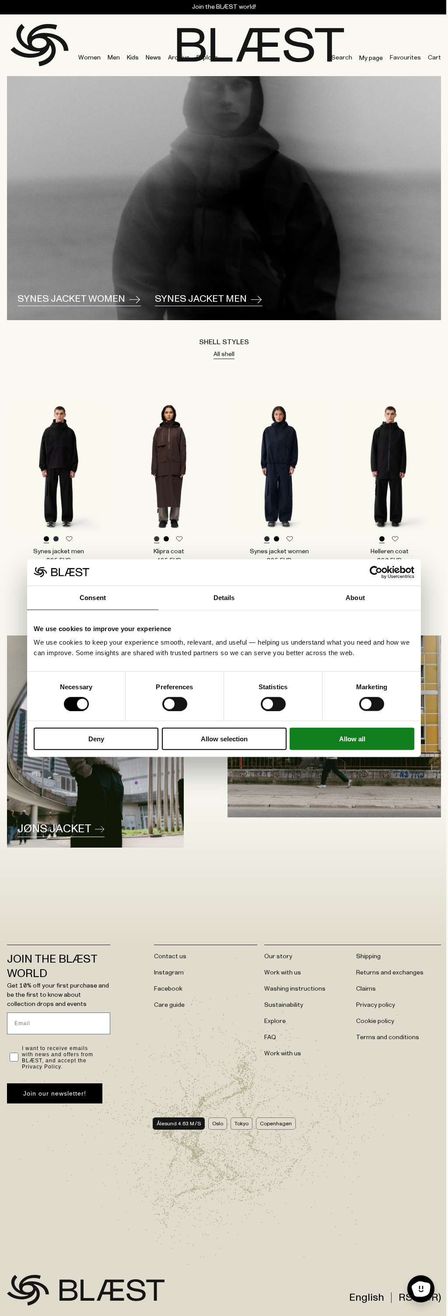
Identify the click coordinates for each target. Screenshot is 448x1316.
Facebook (168, 989)
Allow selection (224, 739)
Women (89, 58)
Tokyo (241, 1123)
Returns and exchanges (390, 973)
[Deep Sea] (56, 539)
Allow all (352, 739)
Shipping (368, 956)
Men (114, 58)
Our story (278, 956)
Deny (96, 739)
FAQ (270, 1037)
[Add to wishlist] (69, 539)
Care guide (169, 1005)
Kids (133, 58)
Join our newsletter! (54, 1093)
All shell (224, 354)
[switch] (174, 704)
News (153, 58)
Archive (178, 58)
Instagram (169, 973)
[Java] (156, 539)
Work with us (282, 973)
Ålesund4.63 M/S (179, 1123)
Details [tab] (224, 597)
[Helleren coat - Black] (389, 466)
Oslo (217, 1123)
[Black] (46, 539)
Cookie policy (375, 1021)
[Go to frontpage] (28, 1290)
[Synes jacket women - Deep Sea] (279, 466)
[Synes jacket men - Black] (58, 466)
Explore (207, 58)
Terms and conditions (387, 1037)
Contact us (170, 956)
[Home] (14, 41)
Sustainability (283, 1005)
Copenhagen (276, 1123)
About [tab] (355, 597)
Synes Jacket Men (201, 299)
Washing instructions (295, 989)
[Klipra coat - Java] (168, 466)
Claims (366, 989)
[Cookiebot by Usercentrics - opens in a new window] (376, 572)
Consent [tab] (93, 597)
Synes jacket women (71, 299)
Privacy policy (375, 1005)
